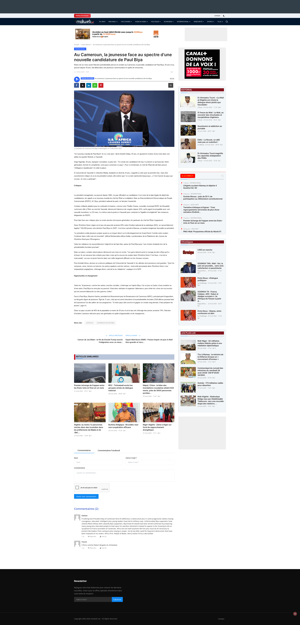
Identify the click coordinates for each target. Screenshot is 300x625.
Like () (104, 536)
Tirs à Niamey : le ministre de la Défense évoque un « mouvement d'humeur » (210, 356)
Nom (76, 458)
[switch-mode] (224, 16)
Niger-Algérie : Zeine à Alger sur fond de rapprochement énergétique (157, 427)
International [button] (183, 22)
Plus (219, 22)
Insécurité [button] (198, 22)
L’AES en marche (205, 250)
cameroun (89, 323)
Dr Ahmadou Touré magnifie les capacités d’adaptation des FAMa (210, 155)
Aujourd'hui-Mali (202, 271)
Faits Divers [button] (125, 22)
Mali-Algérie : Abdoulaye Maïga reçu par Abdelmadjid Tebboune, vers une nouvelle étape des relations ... (211, 400)
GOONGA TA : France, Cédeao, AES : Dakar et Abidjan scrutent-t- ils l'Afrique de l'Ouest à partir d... (209, 296)
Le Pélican (201, 145)
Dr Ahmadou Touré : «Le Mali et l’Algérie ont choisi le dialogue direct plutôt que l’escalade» (211, 101)
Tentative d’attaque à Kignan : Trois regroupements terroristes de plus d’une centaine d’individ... (201, 209)
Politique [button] (155, 22)
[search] (227, 21)
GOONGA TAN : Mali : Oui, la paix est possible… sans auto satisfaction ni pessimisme (211, 265)
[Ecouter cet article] (77, 79)
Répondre (93, 536)
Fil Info (102, 22)
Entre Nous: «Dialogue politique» (208, 279)
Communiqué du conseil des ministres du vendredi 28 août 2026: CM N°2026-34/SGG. (210, 371)
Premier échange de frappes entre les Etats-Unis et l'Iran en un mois (89, 386)
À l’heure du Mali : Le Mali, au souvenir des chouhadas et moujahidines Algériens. (211, 114)
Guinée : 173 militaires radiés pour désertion (210, 384)
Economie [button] (168, 22)
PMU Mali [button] (112, 22)
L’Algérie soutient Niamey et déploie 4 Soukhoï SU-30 (200, 186)
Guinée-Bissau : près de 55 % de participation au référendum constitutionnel (202, 197)
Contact (217, 16)
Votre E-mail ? (131, 458)
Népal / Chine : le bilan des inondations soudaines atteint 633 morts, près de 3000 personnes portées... (158, 389)
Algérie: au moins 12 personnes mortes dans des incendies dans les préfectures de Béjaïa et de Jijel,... (88, 429)
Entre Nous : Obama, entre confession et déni (209, 312)
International (85, 44)
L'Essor (200, 107)
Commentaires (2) (86, 509)
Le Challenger (202, 283)
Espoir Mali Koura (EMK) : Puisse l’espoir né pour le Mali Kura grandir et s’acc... (149, 341)
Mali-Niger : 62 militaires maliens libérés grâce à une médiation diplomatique (210, 343)
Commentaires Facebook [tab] (109, 450)
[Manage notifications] (295, 614)
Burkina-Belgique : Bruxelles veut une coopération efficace (123, 426)
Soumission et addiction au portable (210, 127)
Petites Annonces (82, 16)
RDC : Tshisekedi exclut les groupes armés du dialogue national (120, 388)
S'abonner (117, 599)
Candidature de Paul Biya (105, 323)
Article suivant (132, 336)
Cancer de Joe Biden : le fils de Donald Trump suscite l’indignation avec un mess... (100, 341)
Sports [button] (210, 22)
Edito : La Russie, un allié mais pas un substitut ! (209, 141)
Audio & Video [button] (140, 22)
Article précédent (116, 336)
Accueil (76, 44)
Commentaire (79, 468)
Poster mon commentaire (86, 496)
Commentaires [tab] (84, 450)
